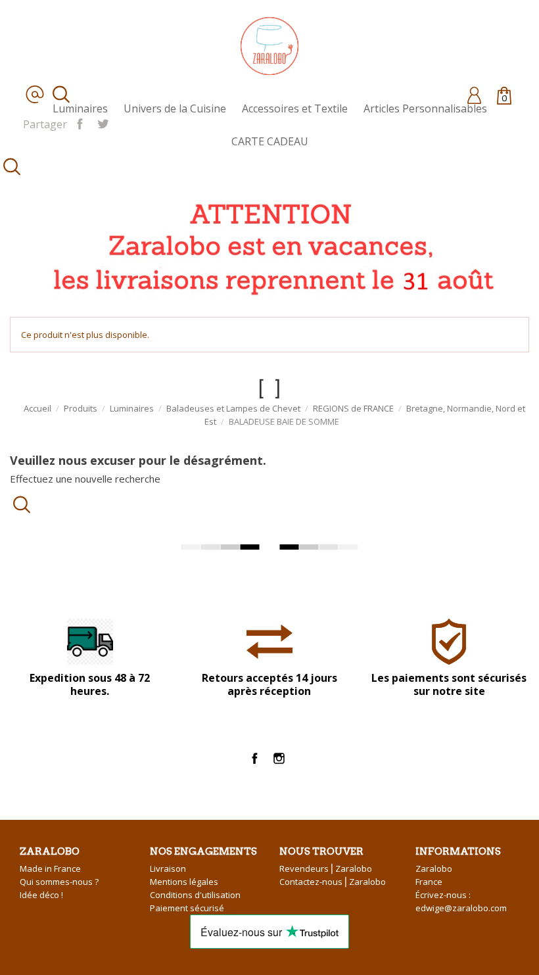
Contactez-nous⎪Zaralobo (332, 882)
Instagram (279, 758)
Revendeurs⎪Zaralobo (325, 868)
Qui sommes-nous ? (59, 882)
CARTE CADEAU (269, 141)
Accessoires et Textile (295, 108)
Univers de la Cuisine (175, 108)
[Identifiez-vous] (474, 94)
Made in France (50, 868)
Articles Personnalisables (425, 108)
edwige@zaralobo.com (461, 908)
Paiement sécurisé (187, 908)
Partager (79, 123)
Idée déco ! (41, 895)
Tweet (102, 123)
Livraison (168, 868)
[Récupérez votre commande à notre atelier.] (269, 246)
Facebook (255, 758)
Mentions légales (184, 882)
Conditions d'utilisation (195, 895)
